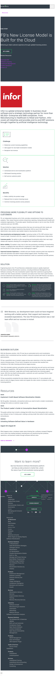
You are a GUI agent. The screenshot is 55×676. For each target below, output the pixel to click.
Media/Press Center (14, 501)
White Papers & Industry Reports (17, 537)
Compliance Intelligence (16, 583)
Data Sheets (11, 525)
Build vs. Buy (13, 555)
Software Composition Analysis (16, 614)
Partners (10, 503)
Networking (12, 610)
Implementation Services (16, 596)
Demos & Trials (11, 527)
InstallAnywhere (14, 655)
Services (10, 590)
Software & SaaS (14, 605)
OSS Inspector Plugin (15, 641)
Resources (5, 13)
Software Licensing (6, 62)
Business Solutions (13, 542)
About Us (10, 497)
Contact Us (4, 67)
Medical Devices (14, 612)
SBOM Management (15, 638)
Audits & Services (13, 644)
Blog (9, 521)
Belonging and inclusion (15, 511)
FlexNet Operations (6, 65)
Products (10, 572)
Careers (10, 509)
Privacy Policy (44, 497)
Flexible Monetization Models (18, 553)
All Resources (12, 519)
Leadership (11, 499)
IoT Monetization (14, 551)
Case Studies (12, 523)
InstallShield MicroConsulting (17, 662)
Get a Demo (6, 51)
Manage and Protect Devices (17, 557)
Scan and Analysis (14, 639)
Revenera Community (34, 503)
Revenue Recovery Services (17, 600)
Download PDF (5, 60)
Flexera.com (34, 509)
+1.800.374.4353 (34, 495)
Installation (10, 648)
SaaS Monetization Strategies (17, 545)
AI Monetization (14, 544)
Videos (10, 533)
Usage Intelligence (14, 581)
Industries (11, 603)
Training (11, 598)
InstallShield (13, 653)
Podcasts (10, 531)
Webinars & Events (13, 535)
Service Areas (13, 646)
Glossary (10, 529)
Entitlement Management (8, 63)
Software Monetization (13, 539)
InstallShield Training (15, 660)
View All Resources (6, 440)
